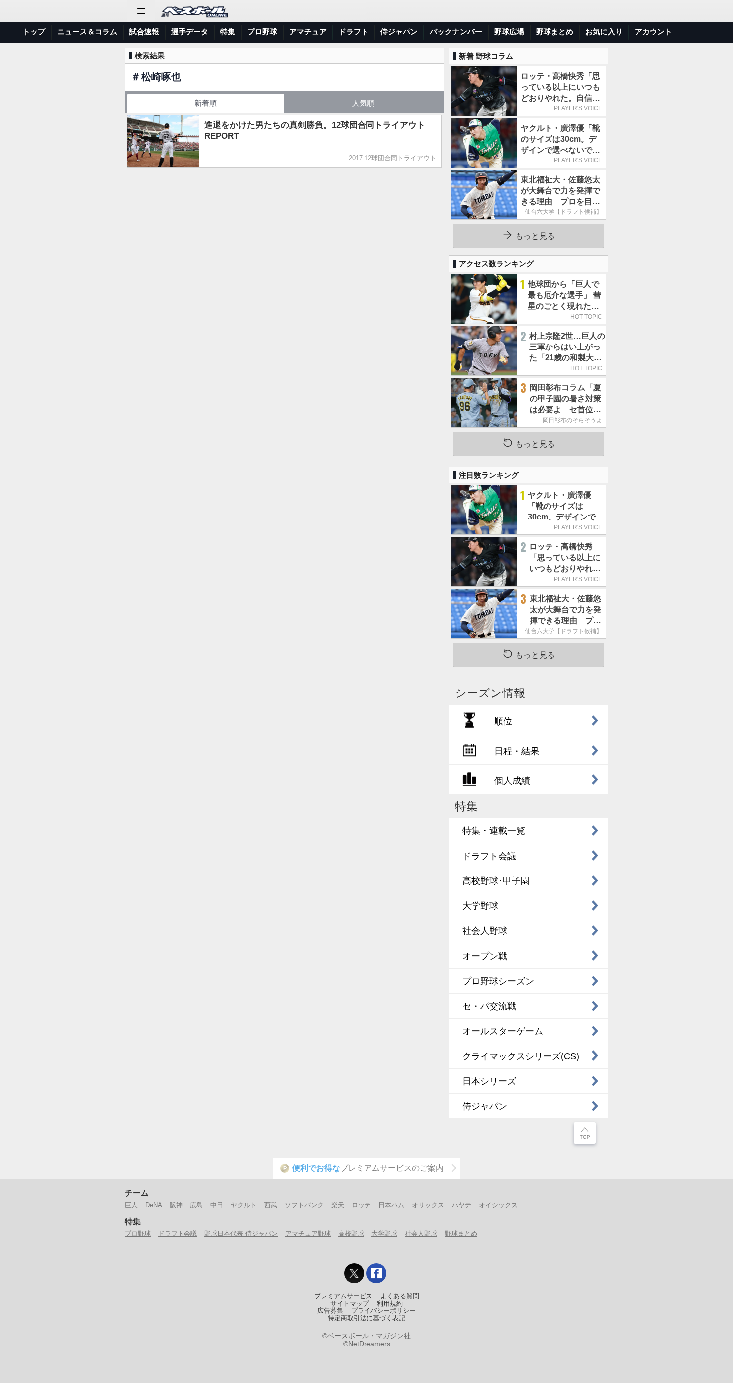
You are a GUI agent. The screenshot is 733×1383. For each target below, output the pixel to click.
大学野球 (384, 1233)
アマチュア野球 (308, 1233)
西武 (270, 1205)
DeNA (153, 1205)
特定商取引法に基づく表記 (366, 1318)
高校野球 (351, 1233)
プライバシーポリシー (383, 1310)
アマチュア (308, 31)
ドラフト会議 (177, 1233)
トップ (34, 31)
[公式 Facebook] (376, 1273)
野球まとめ (554, 31)
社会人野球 (421, 1233)
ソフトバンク (304, 1205)
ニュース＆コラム (87, 31)
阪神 (176, 1205)
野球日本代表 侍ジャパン (241, 1233)
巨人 (131, 1205)
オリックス (428, 1205)
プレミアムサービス (343, 1296)
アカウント (653, 31)
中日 (216, 1205)
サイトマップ (349, 1303)
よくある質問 (399, 1296)
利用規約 (390, 1303)
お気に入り (604, 31)
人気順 (363, 103)
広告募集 (330, 1310)
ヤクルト (244, 1205)
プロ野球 (262, 31)
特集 (227, 31)
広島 (196, 1205)
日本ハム (391, 1205)
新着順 (205, 103)
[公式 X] (354, 1273)
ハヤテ (461, 1205)
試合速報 (144, 31)
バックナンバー (456, 31)
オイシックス (498, 1205)
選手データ (189, 31)
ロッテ (361, 1205)
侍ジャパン (399, 31)
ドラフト (353, 31)
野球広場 (509, 31)
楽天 (337, 1205)
